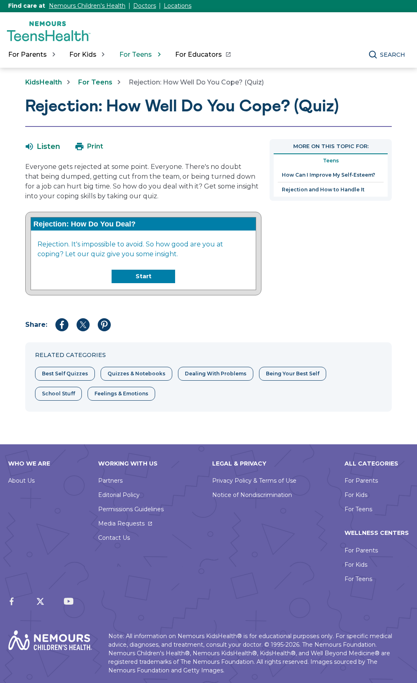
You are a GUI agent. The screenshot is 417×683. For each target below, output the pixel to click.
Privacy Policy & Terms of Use (254, 480)
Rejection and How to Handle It (323, 189)
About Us (21, 480)
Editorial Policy (119, 495)
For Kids (356, 495)
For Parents (361, 480)
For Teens (95, 82)
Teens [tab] (331, 160)
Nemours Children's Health (87, 5)
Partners (110, 480)
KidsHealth (43, 82)
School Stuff (58, 393)
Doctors (144, 5)
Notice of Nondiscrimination (252, 495)
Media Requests (121, 523)
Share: (36, 324)
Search (392, 54)
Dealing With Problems (215, 373)
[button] (43, 146)
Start (143, 276)
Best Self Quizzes (65, 373)
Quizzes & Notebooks (136, 373)
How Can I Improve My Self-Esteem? (328, 175)
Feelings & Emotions (121, 393)
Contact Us (114, 537)
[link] (202, 55)
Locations (177, 5)
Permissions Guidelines (131, 509)
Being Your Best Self (292, 373)
